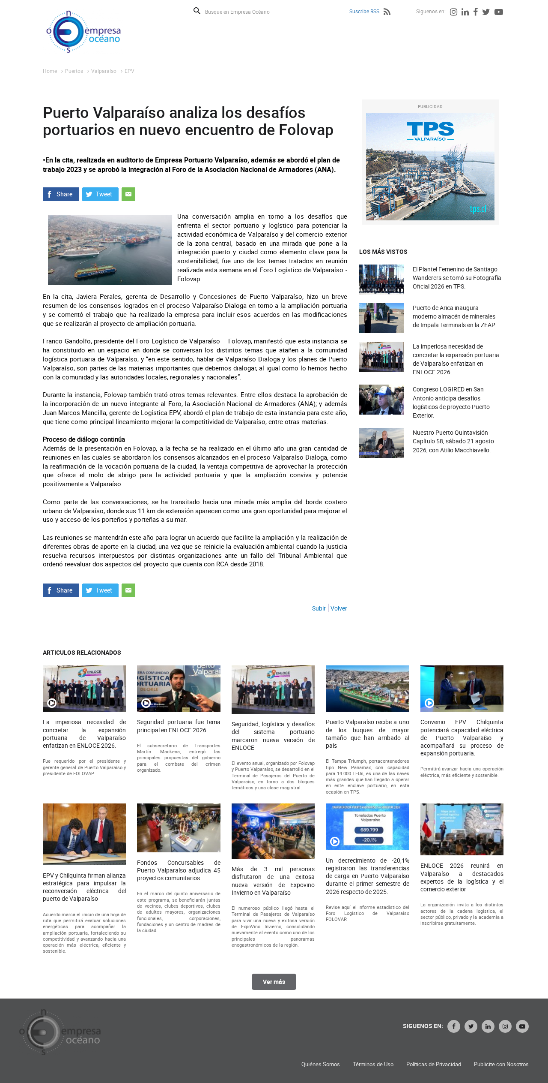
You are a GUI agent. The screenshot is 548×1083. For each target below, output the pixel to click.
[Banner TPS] (430, 166)
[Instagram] (453, 12)
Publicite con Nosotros (501, 1064)
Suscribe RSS (364, 11)
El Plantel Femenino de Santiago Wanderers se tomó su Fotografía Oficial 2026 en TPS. (457, 277)
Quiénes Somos (320, 1064)
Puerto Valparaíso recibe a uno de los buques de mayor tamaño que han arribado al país (367, 733)
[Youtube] (498, 12)
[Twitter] (486, 12)
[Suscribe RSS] (387, 12)
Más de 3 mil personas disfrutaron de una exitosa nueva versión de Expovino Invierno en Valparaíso (273, 880)
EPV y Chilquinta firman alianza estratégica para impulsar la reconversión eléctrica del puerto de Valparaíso (84, 887)
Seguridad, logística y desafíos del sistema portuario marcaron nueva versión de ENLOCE (273, 736)
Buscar (197, 10)
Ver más (274, 982)
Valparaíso (103, 70)
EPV (129, 70)
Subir (319, 608)
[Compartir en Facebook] (61, 193)
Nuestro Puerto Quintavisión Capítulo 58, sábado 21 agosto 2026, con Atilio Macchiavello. (453, 441)
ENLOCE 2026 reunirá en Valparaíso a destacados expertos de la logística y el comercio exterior (461, 877)
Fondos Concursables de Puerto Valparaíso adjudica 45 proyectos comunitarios (178, 870)
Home (50, 70)
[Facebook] (475, 12)
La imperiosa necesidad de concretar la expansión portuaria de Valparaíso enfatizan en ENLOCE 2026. (456, 359)
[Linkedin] (465, 12)
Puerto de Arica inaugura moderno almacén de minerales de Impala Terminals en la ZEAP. (454, 316)
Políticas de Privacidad (433, 1064)
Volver (339, 608)
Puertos (74, 70)
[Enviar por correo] (128, 193)
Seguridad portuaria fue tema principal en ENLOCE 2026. (178, 726)
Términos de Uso (373, 1064)
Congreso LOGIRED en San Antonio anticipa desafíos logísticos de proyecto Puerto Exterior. (451, 402)
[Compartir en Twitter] (100, 193)
